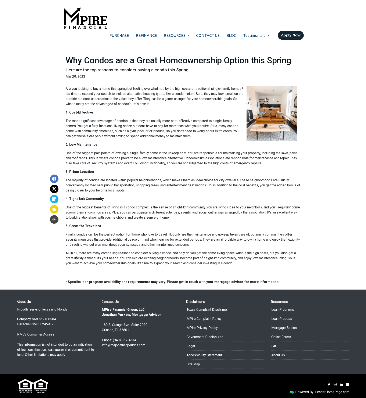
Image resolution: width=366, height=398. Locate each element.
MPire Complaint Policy (204, 319)
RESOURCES (175, 35)
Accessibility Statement (204, 355)
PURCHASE (119, 35)
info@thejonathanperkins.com (123, 345)
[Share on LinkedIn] (54, 199)
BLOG (231, 35)
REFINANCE (146, 35)
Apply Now (291, 35)
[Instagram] (335, 384)
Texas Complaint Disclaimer (207, 310)
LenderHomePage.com (332, 392)
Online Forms (281, 337)
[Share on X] (54, 189)
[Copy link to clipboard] (54, 219)
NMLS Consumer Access (35, 334)
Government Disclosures (205, 337)
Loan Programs (282, 310)
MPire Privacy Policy (202, 328)
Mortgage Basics (284, 328)
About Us (278, 355)
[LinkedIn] (341, 384)
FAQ (274, 346)
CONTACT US (208, 35)
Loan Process (281, 319)
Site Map (193, 364)
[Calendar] (347, 384)
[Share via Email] (54, 209)
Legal (191, 346)
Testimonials (254, 35)
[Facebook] (329, 384)
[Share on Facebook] (54, 179)
